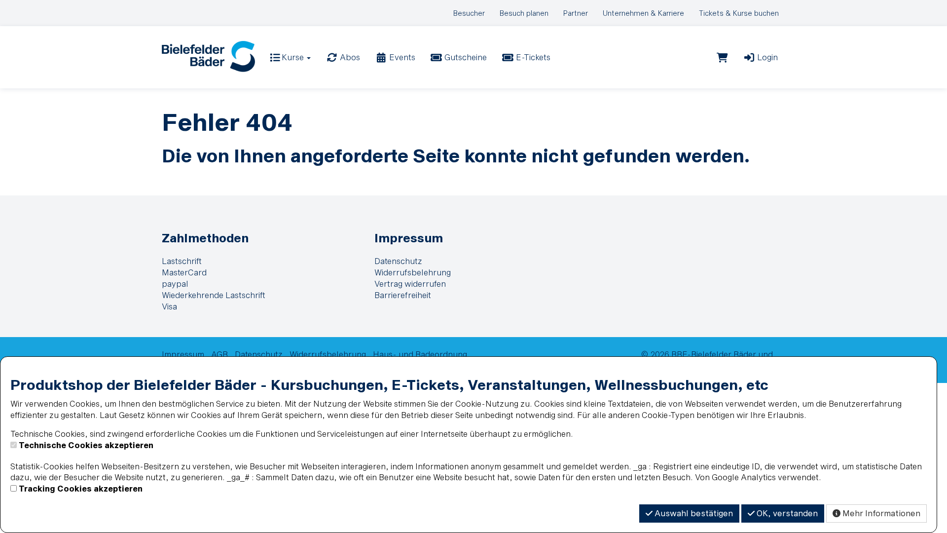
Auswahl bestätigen (693, 513)
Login (766, 57)
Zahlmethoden (205, 237)
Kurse (293, 57)
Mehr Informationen (880, 513)
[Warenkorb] (722, 57)
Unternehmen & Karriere (643, 13)
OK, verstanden (786, 513)
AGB (219, 354)
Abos (349, 57)
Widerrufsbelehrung (412, 272)
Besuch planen (524, 13)
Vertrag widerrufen (410, 283)
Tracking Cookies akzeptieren (81, 488)
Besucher (469, 13)
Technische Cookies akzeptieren (86, 445)
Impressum (408, 237)
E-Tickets (532, 57)
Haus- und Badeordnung (420, 354)
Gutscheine (464, 57)
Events (401, 57)
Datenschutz (398, 261)
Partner (575, 13)
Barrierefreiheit (402, 295)
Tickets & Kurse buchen (739, 13)
